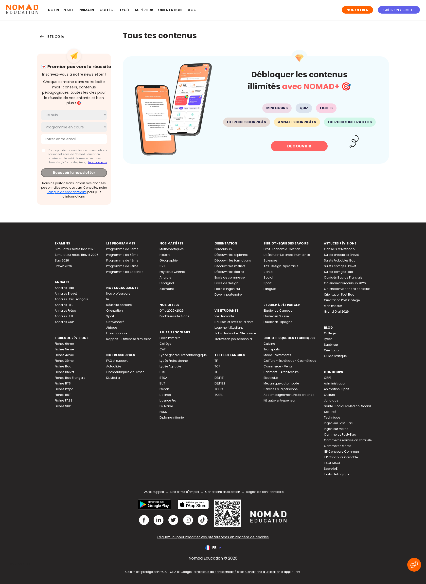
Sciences (270, 260)
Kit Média (113, 378)
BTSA (163, 378)
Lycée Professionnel (174, 361)
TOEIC (218, 389)
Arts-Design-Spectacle (281, 266)
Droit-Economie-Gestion (282, 249)
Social (268, 277)
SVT (162, 266)
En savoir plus (97, 162)
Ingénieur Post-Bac (338, 423)
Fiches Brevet (64, 372)
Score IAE (330, 468)
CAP (162, 349)
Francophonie (116, 333)
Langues (270, 289)
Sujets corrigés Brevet (340, 266)
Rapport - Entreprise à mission (129, 339)
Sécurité (330, 412)
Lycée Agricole (170, 366)
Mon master (333, 306)
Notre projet (61, 9)
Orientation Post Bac (339, 294)
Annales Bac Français (71, 299)
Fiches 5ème (64, 349)
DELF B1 (219, 378)
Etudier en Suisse (276, 316)
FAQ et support (117, 361)
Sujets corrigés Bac (338, 272)
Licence (165, 395)
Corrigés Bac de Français (343, 277)
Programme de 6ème (122, 249)
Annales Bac (64, 288)
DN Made (166, 406)
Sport (110, 316)
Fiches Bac (63, 366)
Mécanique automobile (281, 383)
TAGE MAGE (332, 463)
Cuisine (269, 344)
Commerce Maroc (338, 446)
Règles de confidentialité (265, 492)
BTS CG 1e (56, 36)
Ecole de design (226, 283)
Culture (329, 395)
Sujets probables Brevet (341, 255)
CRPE (327, 378)
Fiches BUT (63, 395)
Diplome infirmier (172, 417)
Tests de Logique (336, 474)
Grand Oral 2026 (336, 311)
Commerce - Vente (278, 366)
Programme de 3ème (122, 266)
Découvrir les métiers (229, 266)
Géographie (169, 260)
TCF (217, 366)
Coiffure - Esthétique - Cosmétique (290, 361)
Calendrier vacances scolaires (347, 289)
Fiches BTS (63, 383)
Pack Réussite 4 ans (174, 316)
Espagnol (167, 283)
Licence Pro (168, 400)
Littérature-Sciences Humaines (287, 255)
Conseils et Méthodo (339, 249)
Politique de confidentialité (67, 192)
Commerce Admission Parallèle (348, 440)
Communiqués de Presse (125, 372)
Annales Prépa (65, 310)
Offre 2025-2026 (172, 310)
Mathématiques (172, 249)
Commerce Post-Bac (340, 434)
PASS (163, 412)
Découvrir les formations (232, 260)
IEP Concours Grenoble (341, 457)
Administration (335, 383)
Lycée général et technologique (183, 355)
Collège (107, 9)
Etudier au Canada (278, 310)
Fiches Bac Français (70, 378)
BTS (162, 372)
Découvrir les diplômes (231, 255)
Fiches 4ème (64, 355)
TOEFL (218, 395)
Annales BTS (64, 305)
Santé (268, 272)
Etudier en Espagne (278, 322)
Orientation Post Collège (342, 300)
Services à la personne (281, 389)
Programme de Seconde (124, 272)
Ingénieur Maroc (336, 429)
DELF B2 (219, 383)
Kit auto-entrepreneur (279, 400)
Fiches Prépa (64, 389)
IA (107, 299)
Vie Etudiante (224, 316)
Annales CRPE (65, 322)
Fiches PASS (63, 400)
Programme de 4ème (122, 260)
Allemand (167, 289)
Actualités (113, 366)
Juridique (331, 400)
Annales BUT (64, 316)
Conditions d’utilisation (263, 572)
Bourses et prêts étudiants (233, 322)
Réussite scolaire (119, 305)
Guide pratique (335, 356)
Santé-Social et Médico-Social (347, 406)
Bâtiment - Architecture (281, 372)
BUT (162, 383)
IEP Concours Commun (341, 451)
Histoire (165, 255)
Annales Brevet (66, 293)
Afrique (111, 327)
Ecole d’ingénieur (227, 289)
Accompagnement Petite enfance (289, 395)
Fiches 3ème (64, 361)
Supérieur (144, 9)
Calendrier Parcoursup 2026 (345, 283)
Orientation (170, 9)
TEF (216, 372)
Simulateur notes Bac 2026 (75, 249)
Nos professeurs (118, 293)
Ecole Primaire (170, 338)
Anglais (165, 277)
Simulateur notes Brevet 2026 (76, 255)
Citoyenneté (115, 322)
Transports (272, 349)
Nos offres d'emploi (184, 492)
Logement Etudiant (228, 327)
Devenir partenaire (228, 294)
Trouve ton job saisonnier (233, 339)
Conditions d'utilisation (222, 492)
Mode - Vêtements (277, 355)
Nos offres (357, 9)
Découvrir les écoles (229, 272)
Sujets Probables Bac (339, 260)
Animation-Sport (336, 389)
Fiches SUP (63, 406)
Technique (332, 417)
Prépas (165, 389)
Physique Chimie (172, 272)
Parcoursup (223, 249)
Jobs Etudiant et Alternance (235, 333)
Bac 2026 (62, 260)
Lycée (125, 9)
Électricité (271, 378)
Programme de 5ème (122, 255)
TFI (216, 361)
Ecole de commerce (229, 277)
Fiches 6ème (64, 344)
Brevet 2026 (63, 266)
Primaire (87, 9)
